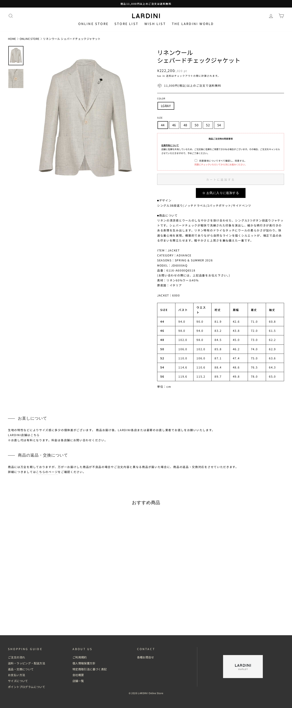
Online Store (93, 23)
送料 (168, 75)
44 (163, 125)
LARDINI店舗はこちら (24, 435)
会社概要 (78, 675)
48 (185, 125)
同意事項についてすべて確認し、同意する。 (223, 160)
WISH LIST (155, 23)
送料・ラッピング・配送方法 (26, 663)
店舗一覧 (78, 681)
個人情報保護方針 (84, 663)
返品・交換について (21, 669)
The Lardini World (193, 23)
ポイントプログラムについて (26, 687)
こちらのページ (47, 472)
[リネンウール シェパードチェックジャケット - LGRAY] (41, 619)
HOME (12, 39)
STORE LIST (126, 23)
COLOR (161, 98)
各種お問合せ (145, 657)
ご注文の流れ (16, 657)
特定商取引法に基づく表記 (90, 669)
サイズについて (18, 681)
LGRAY (166, 105)
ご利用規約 (80, 657)
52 (208, 125)
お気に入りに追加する (222, 193)
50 (196, 125)
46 (174, 125)
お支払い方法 (16, 675)
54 (219, 125)
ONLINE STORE (30, 39)
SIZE (160, 117)
